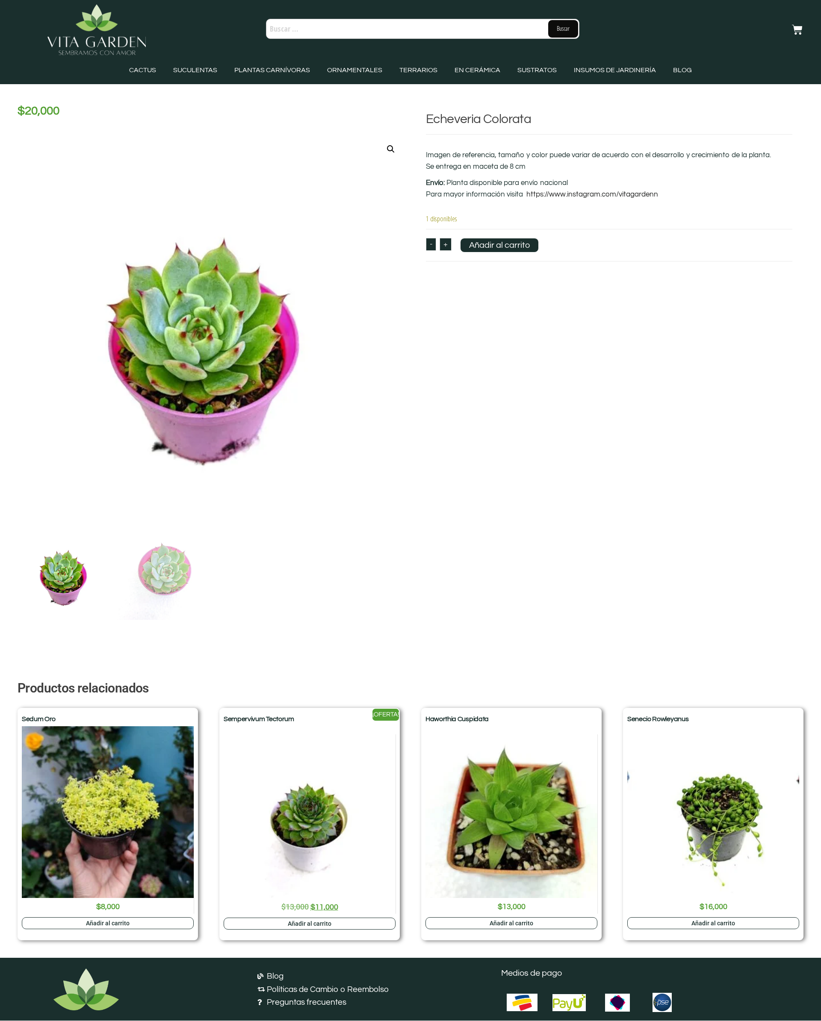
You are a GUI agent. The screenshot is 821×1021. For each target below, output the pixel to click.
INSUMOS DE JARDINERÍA (615, 70)
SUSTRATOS (537, 70)
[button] (391, 149)
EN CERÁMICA (477, 70)
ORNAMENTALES (354, 70)
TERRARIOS (418, 70)
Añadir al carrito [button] (108, 923)
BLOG (682, 70)
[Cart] (797, 29)
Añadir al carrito (499, 245)
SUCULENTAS (195, 70)
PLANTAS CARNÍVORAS (272, 70)
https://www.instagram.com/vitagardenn (592, 194)
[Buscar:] (422, 29)
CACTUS (142, 70)
